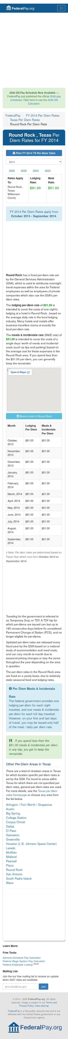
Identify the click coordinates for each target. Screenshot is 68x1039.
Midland (11, 857)
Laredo (10, 848)
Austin (10, 809)
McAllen (11, 852)
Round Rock (14, 870)
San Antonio (14, 874)
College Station (16, 817)
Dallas (10, 826)
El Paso (11, 830)
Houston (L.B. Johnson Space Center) (31, 844)
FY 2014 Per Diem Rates (42, 115)
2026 (12, 171)
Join (43, 986)
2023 (48, 171)
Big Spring (13, 813)
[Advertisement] (34, 50)
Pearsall (11, 861)
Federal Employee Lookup (18, 964)
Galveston (12, 835)
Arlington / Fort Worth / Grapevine (29, 804)
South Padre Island (18, 878)
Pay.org (23, 8)
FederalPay (12, 115)
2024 (36, 171)
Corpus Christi (15, 822)
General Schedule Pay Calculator (22, 957)
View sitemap (42, 1005)
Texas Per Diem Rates (25, 120)
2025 (24, 171)
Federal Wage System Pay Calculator (24, 961)
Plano (10, 865)
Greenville (13, 839)
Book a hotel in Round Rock (35, 416)
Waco (9, 883)
